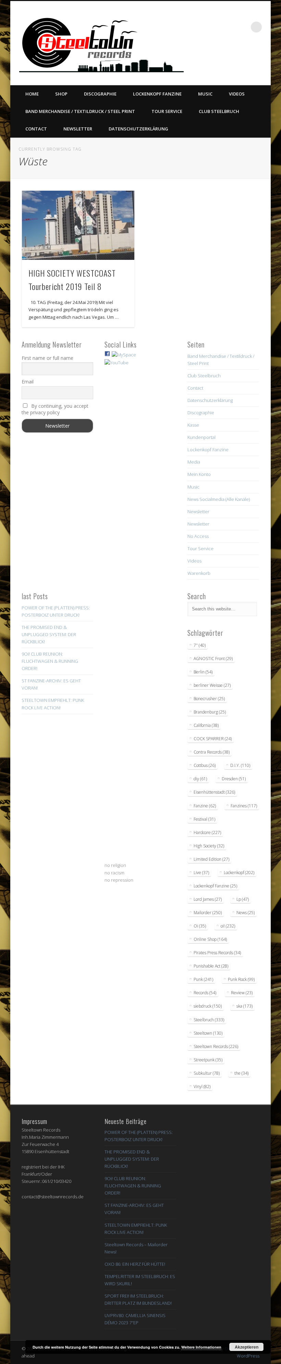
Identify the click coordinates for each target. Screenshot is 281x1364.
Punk (203, 979)
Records (205, 993)
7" (200, 645)
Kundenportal (201, 437)
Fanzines (244, 806)
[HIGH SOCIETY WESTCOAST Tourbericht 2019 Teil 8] (78, 225)
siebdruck (208, 1006)
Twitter (221, 58)
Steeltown (208, 1033)
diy (200, 779)
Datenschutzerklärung (138, 129)
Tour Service (166, 111)
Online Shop (210, 939)
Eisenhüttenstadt (214, 792)
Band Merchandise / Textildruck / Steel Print (80, 111)
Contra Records (212, 752)
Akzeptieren (246, 1347)
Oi (200, 926)
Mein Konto (199, 474)
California (206, 725)
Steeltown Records (216, 1046)
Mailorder (208, 912)
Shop (61, 94)
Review (242, 993)
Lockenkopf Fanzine (157, 94)
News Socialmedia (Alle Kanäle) (218, 499)
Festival (204, 819)
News (245, 912)
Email (28, 381)
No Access (198, 536)
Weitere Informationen (201, 1347)
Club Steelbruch (219, 111)
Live (201, 872)
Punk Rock (241, 979)
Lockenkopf (239, 872)
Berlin (203, 672)
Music (205, 94)
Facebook (206, 58)
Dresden (234, 779)
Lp (242, 899)
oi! (228, 926)
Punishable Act (211, 966)
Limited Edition (211, 859)
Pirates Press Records (217, 953)
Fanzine (205, 806)
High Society (209, 846)
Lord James (208, 899)
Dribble (249, 58)
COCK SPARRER (213, 739)
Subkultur (207, 1073)
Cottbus (205, 765)
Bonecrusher (209, 699)
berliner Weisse (212, 685)
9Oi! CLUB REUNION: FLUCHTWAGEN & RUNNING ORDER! (50, 661)
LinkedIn (263, 58)
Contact (36, 129)
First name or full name (47, 358)
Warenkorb (198, 573)
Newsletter (77, 129)
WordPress (248, 1356)
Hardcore (207, 832)
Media (193, 462)
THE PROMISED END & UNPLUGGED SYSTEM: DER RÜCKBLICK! (49, 634)
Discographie (100, 94)
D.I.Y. (240, 765)
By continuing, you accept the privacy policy (55, 409)
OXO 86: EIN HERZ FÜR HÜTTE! (135, 1264)
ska (244, 1006)
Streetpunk (208, 1060)
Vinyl (202, 1086)
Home (32, 94)
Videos (237, 94)
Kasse (193, 425)
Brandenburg (210, 712)
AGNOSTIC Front (213, 658)
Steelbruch (209, 1020)
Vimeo (235, 58)
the (241, 1073)
